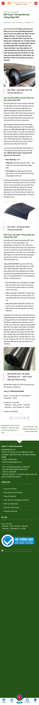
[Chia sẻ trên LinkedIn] (28, 418)
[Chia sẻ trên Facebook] (14, 418)
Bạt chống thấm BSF (11, 29)
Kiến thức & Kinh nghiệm (11, 12)
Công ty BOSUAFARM (11, 264)
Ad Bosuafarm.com (28, 22)
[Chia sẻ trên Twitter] (17, 418)
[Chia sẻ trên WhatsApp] (10, 418)
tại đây (3, 457)
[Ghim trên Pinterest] (24, 418)
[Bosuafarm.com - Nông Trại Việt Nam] (19, 3)
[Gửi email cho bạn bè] (21, 418)
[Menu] (3, 3)
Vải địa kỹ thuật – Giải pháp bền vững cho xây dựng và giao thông (30, 429)
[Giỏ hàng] (35, 3)
